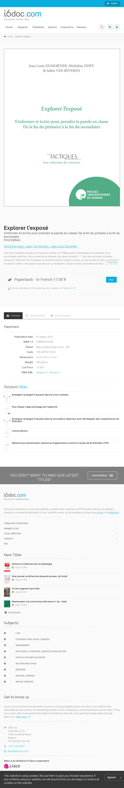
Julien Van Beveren (37, 246)
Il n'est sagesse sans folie (26, 588)
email (100, 512)
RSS (6, 543)
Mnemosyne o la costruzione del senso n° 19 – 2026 (39, 601)
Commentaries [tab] (62, 315)
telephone (114, 512)
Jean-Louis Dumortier (63, 246)
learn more (21, 716)
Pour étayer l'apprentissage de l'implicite (34, 407)
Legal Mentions (12, 533)
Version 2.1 (42, 372)
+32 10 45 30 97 (16, 746)
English (114, 3)
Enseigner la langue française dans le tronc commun (40, 395)
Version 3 (54, 372)
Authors (52, 27)
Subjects (22, 27)
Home (9, 27)
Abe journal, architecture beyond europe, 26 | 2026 (39, 576)
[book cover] (62, 127)
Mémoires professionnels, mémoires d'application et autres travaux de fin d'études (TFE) (60, 443)
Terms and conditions (16, 523)
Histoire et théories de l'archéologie (32, 564)
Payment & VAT (69, 288)
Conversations (20, 431)
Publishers (38, 27)
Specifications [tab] (37, 315)
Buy (111, 279)
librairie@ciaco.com (18, 751)
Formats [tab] (15, 315)
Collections (66, 27)
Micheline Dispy (14, 246)
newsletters (99, 475)
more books (14, 612)
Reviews (81, 27)
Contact (8, 538)
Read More (112, 262)
